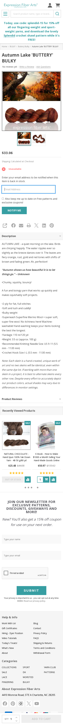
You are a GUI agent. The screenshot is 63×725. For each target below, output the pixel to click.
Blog (35, 623)
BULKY (26, 682)
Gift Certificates (9, 628)
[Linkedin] (44, 225)
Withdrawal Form (41, 652)
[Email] (21, 225)
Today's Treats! (9, 643)
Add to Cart (41, 719)
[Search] (57, 14)
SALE (4, 672)
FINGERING (7, 682)
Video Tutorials (9, 638)
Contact (37, 628)
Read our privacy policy (34, 600)
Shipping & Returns (42, 643)
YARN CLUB (50, 667)
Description (9, 236)
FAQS (36, 638)
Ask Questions (43, 66)
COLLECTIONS (9, 667)
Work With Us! (9, 623)
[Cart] (57, 5)
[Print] (29, 225)
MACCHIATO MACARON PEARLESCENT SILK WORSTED (47, 457)
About (5, 652)
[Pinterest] (52, 225)
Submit (31, 590)
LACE (4, 677)
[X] (36, 225)
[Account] (49, 5)
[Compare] (28, 479)
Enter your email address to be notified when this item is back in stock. (30, 179)
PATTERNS (49, 672)
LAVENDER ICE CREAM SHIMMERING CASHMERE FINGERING (16, 457)
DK (24, 672)
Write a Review (26, 66)
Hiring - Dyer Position (12, 633)
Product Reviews (12, 399)
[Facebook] (13, 225)
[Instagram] (21, 703)
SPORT (26, 667)
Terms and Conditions (44, 648)
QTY (7, 719)
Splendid (9, 35)
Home (4, 46)
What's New (8, 648)
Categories (9, 661)
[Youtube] (37, 703)
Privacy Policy (40, 633)
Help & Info (9, 617)
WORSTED (28, 677)
